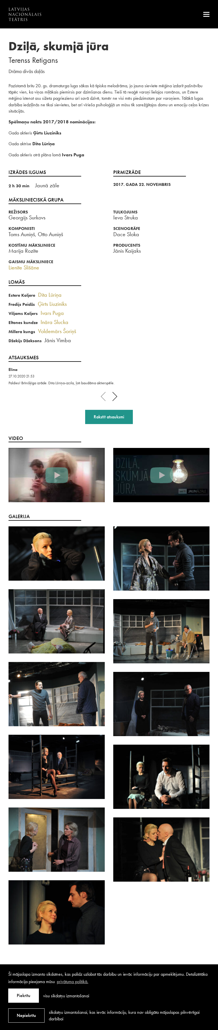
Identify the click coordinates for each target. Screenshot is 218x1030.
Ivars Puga (52, 313)
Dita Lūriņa (50, 294)
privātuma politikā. (72, 982)
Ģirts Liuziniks (52, 304)
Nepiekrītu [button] (26, 1015)
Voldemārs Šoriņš (57, 331)
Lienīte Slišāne (24, 267)
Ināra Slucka (54, 322)
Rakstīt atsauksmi (109, 417)
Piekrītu (23, 995)
